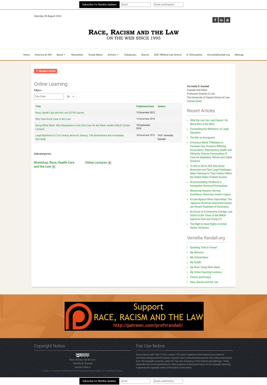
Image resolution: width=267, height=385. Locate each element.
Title (38, 106)
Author (162, 106)
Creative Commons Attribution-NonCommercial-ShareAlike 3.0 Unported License (82, 370)
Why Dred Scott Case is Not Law (53, 119)
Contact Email (194, 101)
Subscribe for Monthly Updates (99, 381)
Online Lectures (96, 162)
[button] (61, 54)
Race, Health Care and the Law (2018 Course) (59, 112)
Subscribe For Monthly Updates (99, 4)
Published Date (145, 106)
